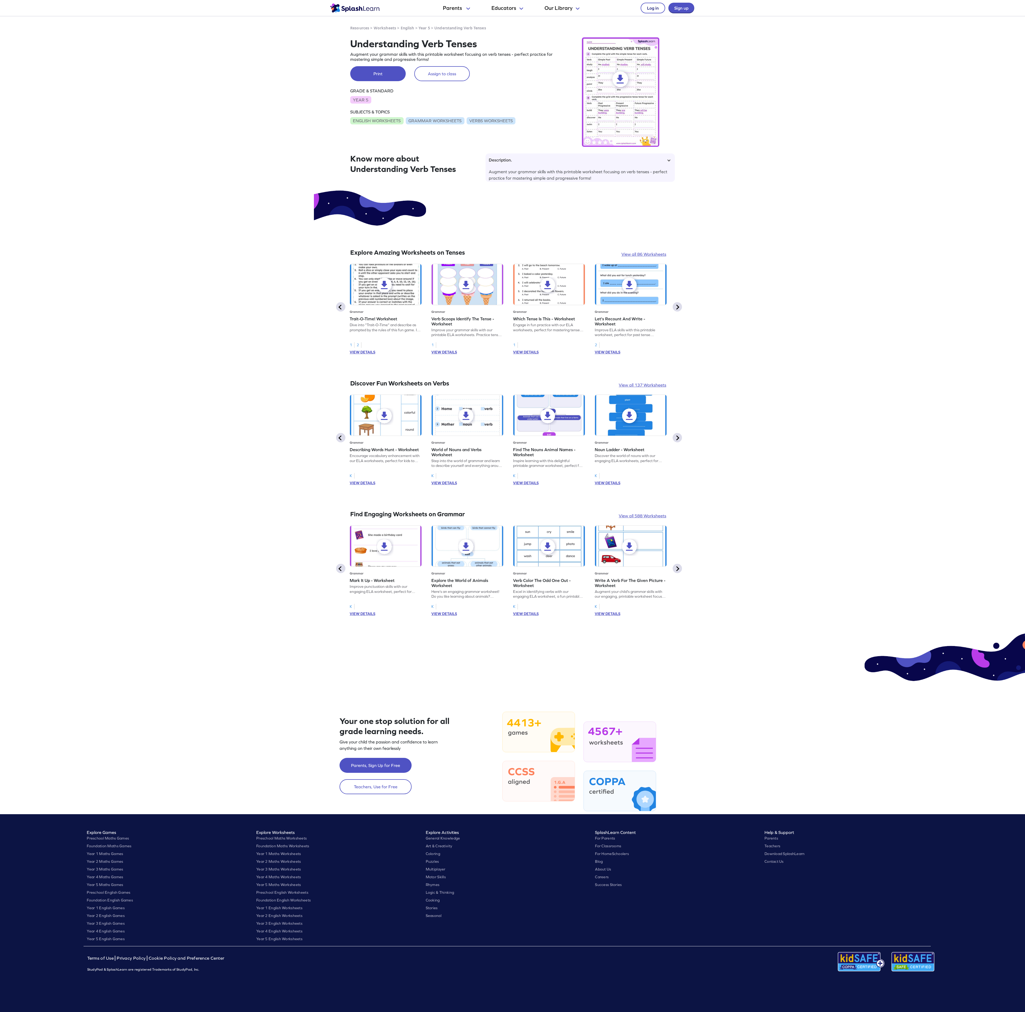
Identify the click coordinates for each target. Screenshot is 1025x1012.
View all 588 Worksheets (642, 515)
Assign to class (442, 73)
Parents (453, 8)
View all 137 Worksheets (642, 385)
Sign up (681, 8)
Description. (500, 159)
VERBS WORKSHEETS (491, 120)
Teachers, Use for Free (375, 786)
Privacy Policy (131, 958)
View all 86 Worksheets (643, 254)
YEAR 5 (360, 99)
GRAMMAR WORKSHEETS (435, 120)
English (407, 27)
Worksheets (385, 27)
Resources (359, 27)
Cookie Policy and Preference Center (186, 958)
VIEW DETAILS (362, 352)
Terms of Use (101, 958)
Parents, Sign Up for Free (375, 765)
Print (378, 73)
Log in (653, 8)
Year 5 (424, 27)
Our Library (559, 8)
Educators (503, 8)
